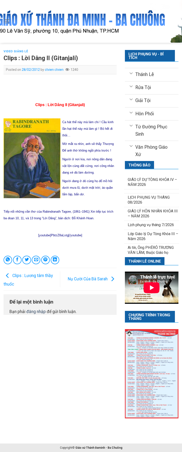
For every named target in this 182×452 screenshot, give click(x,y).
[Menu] (7, 21)
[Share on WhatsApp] (8, 260)
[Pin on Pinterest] (45, 260)
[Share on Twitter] (26, 260)
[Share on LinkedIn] (55, 260)
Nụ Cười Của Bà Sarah (88, 279)
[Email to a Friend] (36, 260)
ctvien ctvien (54, 70)
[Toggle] (131, 73)
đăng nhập (36, 311)
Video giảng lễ (16, 51)
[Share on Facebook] (17, 260)
